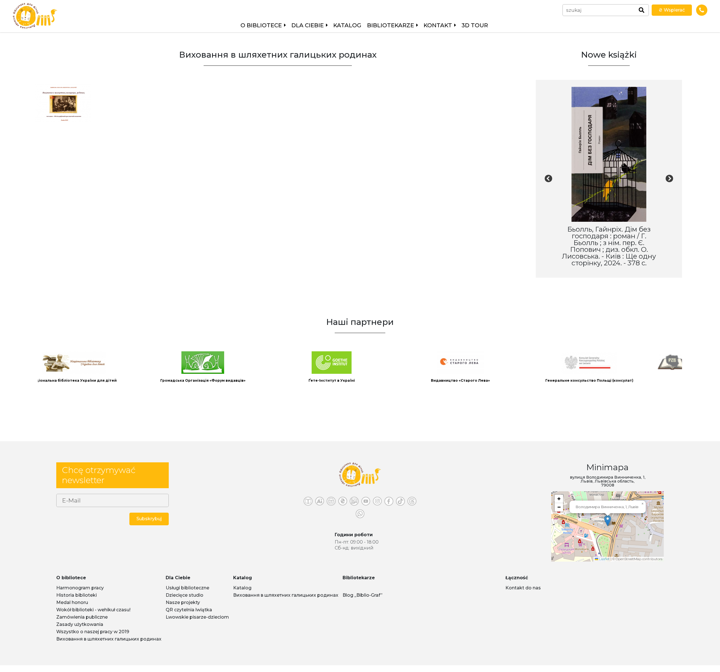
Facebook (389, 509)
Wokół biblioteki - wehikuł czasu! (93, 616)
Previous (548, 182)
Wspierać (672, 10)
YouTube (366, 509)
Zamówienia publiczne (82, 623)
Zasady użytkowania (79, 631)
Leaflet (604, 566)
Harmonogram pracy (80, 594)
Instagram (377, 509)
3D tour (475, 25)
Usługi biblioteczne (187, 594)
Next (669, 182)
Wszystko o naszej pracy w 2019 (92, 638)
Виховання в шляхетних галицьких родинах (108, 645)
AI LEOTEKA (320, 509)
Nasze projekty (183, 609)
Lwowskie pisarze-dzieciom (197, 623)
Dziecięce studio (184, 602)
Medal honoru (72, 609)
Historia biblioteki (76, 602)
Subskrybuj (149, 525)
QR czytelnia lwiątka (189, 616)
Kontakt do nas (523, 594)
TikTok (400, 509)
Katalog (347, 25)
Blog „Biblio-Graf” (362, 602)
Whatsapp (360, 522)
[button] (607, 527)
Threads (412, 509)
